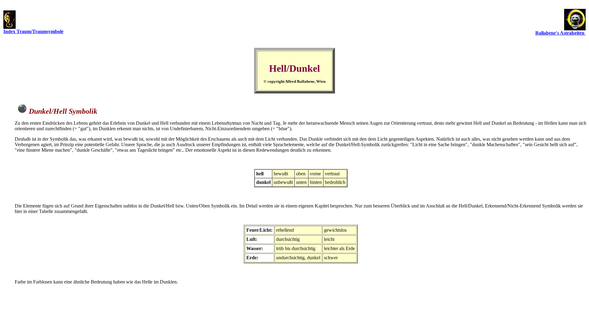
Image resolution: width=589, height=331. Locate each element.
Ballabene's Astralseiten (560, 33)
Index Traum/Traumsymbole (33, 31)
